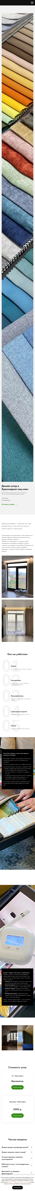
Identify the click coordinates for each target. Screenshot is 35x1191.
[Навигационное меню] (32, 3)
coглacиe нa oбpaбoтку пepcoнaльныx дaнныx (18, 1182)
